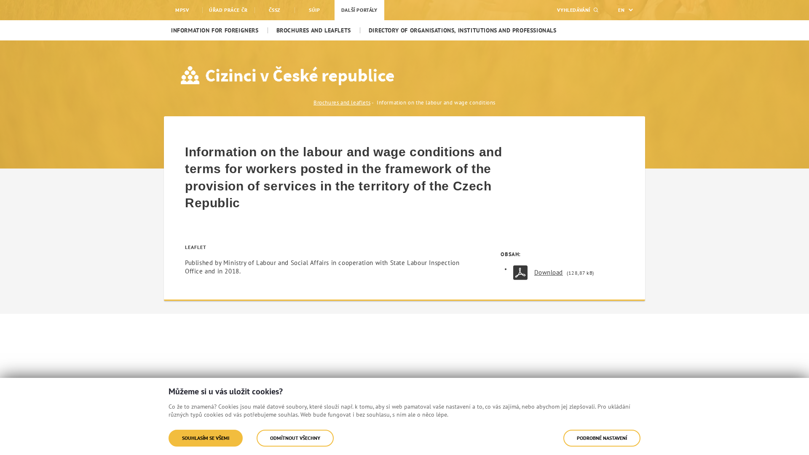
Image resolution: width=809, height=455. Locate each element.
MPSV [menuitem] (182, 10)
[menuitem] (215, 30)
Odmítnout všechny (295, 438)
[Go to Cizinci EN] (247, 75)
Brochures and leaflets (341, 102)
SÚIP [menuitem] (314, 10)
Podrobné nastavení (602, 438)
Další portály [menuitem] (359, 10)
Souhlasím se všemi (205, 438)
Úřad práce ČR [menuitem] (228, 10)
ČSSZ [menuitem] (274, 10)
